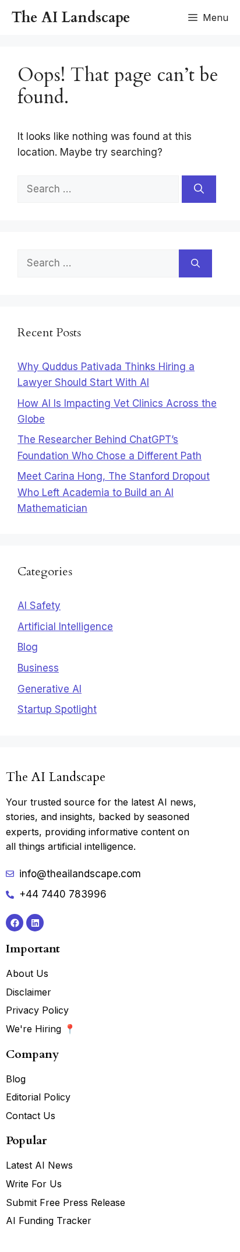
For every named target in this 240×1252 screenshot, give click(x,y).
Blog (27, 647)
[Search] (199, 189)
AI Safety (39, 605)
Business (38, 668)
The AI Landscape (71, 17)
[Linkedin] (35, 922)
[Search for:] (99, 189)
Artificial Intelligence (65, 626)
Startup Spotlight (57, 709)
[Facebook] (14, 922)
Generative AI (49, 689)
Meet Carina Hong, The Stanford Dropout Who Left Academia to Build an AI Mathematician (113, 492)
